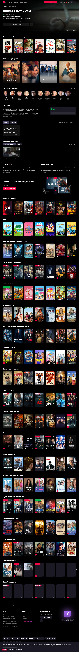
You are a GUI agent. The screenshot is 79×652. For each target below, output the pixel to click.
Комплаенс (5, 628)
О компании (5, 612)
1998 (6, 14)
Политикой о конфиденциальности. (10, 646)
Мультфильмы (25, 618)
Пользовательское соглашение (9, 621)
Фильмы (23, 614)
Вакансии (5, 614)
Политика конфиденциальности (10, 623)
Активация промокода (27, 621)
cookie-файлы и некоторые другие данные (50, 644)
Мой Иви (23, 612)
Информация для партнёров (9, 618)
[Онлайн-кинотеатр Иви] (5, 2)
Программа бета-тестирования (9, 616)
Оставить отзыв (6, 629)
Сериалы (24, 616)
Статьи (23, 619)
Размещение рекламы (8, 619)
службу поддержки (19, 649)
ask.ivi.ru (42, 623)
